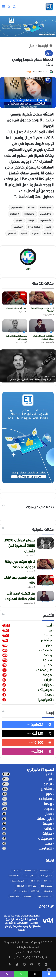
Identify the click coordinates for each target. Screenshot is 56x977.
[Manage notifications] (49, 970)
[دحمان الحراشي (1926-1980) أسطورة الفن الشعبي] (45, 543)
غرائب (48, 680)
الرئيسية (43, 45)
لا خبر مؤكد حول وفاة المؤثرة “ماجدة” (42, 309)
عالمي (28, 896)
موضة (47, 675)
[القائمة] (3, 7)
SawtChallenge (19, 880)
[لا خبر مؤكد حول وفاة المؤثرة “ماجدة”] (41, 298)
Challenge (45, 207)
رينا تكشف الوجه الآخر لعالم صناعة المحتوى (43, 337)
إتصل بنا (14, 957)
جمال (48, 665)
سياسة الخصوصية (35, 957)
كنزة (23, 233)
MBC (48, 880)
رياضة (48, 655)
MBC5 (35, 880)
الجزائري (47, 891)
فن (49, 630)
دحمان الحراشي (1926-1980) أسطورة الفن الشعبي (32, 379)
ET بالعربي (45, 214)
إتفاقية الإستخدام (28, 952)
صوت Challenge (44, 896)
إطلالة (30, 220)
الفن (48, 227)
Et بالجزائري (16, 207)
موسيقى (45, 690)
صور (49, 645)
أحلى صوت (45, 220)
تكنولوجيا (45, 699)
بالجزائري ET (33, 227)
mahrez (13, 214)
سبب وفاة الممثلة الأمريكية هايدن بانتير (16, 337)
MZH (47, 71)
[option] (28, 365)
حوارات (47, 685)
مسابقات (45, 650)
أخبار (32, 45)
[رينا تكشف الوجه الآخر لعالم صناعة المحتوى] (41, 326)
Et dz (30, 207)
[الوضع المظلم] (14, 7)
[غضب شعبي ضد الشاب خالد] (14, 298)
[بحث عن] (8, 7)
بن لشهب (17, 227)
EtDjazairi (28, 214)
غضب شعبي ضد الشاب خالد (16, 308)
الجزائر (18, 220)
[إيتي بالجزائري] (49, 6)
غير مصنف (44, 670)
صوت (34, 233)
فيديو (47, 635)
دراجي (47, 233)
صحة (48, 694)
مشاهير (11, 233)
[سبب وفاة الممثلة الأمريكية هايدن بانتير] (14, 326)
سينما (47, 660)
